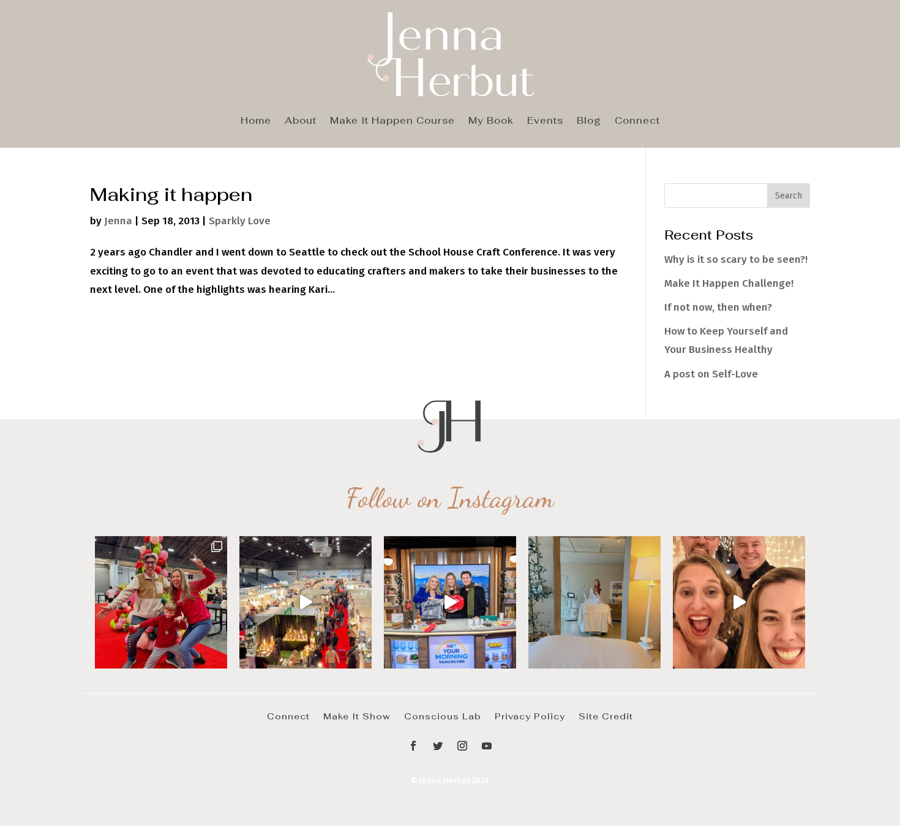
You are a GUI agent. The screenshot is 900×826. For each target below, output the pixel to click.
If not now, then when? (718, 307)
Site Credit (606, 716)
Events (545, 121)
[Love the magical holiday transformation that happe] (739, 602)
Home (256, 121)
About (301, 121)
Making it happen (171, 194)
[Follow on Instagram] (462, 746)
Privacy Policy (530, 716)
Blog (589, 121)
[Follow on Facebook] (413, 746)
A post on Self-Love (711, 374)
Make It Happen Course (392, 121)
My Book (491, 121)
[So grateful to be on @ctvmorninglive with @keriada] (450, 602)
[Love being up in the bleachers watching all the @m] (305, 602)
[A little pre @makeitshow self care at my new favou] (594, 602)
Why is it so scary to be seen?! (736, 259)
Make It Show (357, 716)
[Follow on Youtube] (487, 746)
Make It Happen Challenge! (728, 283)
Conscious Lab (442, 716)
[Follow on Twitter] (438, 746)
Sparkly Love (240, 220)
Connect (637, 121)
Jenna (118, 220)
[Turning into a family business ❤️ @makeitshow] (161, 602)
